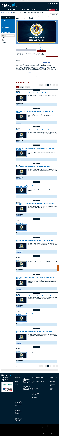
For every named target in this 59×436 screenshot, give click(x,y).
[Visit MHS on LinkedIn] (48, 4)
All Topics (33, 376)
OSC (41, 427)
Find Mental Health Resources (17, 415)
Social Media (6, 29)
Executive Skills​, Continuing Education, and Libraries (27, 384)
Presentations (51, 386)
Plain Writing (25, 427)
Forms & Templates (52, 381)
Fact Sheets (51, 378)
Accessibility (31, 425)
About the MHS (7, 9)
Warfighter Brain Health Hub (36, 378)
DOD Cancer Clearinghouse (36, 377)
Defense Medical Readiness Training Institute (27, 382)
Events (4, 39)
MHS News (36, 9)
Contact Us (16, 384)
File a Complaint (17, 420)
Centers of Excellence (35, 388)
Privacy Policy (12, 425)
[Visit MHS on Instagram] (46, 4)
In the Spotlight (6, 27)
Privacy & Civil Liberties (35, 393)
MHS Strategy (16, 378)
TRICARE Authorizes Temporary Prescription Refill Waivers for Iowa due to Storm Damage (35, 295)
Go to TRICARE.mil (17, 401)
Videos (5, 25)
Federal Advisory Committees (19, 380)
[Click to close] (58, 264)
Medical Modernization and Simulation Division (27, 389)
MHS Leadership (17, 376)
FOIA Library (51, 380)
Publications (51, 388)
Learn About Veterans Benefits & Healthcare (18, 411)
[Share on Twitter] (39, 49)
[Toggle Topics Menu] (32, 9)
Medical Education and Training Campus (26, 387)
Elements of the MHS (17, 377)
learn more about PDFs (47, 433)
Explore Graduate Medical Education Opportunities (18, 419)
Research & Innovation (35, 394)
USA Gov (31, 427)
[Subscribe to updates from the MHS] (57, 4)
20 (54, 84)
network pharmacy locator (46, 62)
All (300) (17, 87)
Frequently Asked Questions (53, 382)
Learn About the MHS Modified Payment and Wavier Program (18, 408)
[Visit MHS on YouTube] (54, 4)
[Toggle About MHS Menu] (10, 9)
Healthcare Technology (35, 389)
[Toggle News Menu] (38, 9)
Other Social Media (42, 50)
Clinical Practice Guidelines (53, 376)
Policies (51, 385)
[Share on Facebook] (37, 49)
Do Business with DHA (18, 417)
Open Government (18, 427)
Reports (51, 389)
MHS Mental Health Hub (35, 380)
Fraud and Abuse (25, 425)
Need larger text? (54, 14)
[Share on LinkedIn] (40, 49)
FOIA (36, 425)
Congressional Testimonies (53, 377)
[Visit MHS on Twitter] (52, 4)
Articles (5, 20)
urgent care (42, 67)
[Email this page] (42, 49)
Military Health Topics (28, 9)
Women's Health (34, 397)
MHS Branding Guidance (18, 382)
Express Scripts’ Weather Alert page (29, 72)
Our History (16, 381)
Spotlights (4, 42)
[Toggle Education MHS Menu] (22, 9)
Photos (5, 22)
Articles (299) (22, 87)
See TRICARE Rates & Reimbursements (18, 413)
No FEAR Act (18, 425)
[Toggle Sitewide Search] (56, 9)
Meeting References (52, 384)
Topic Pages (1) (27, 87)
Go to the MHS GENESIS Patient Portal (18, 405)
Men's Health (34, 396)
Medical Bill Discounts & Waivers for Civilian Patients (36, 391)
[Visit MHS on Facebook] (50, 4)
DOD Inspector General (42, 425)
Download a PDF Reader (39, 433)
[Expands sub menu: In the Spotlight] (2, 27)
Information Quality (50, 425)
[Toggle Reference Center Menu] (47, 9)
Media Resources (18, 104)
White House (36, 427)
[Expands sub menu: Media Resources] (2, 32)
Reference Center (44, 9)
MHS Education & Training (17, 9)
